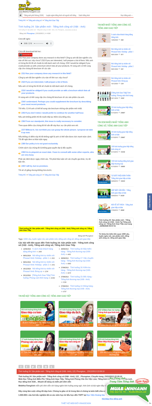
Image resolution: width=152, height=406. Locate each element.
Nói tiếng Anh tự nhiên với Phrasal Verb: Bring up (121, 79)
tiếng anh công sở (66, 239)
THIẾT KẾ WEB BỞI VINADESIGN (76, 403)
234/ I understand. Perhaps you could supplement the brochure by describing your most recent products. (56, 103)
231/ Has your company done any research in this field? (46, 73)
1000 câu (27, 239)
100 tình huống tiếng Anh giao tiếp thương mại (122, 162)
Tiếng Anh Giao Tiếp (51, 20)
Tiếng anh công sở (35, 20)
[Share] (21, 367)
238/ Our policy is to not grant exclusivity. (39, 144)
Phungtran (31, 33)
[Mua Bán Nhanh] (128, 383)
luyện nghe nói (38, 239)
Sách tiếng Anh (84, 15)
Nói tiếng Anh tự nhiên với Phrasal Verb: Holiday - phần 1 (122, 50)
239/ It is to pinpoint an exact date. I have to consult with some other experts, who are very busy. (57, 153)
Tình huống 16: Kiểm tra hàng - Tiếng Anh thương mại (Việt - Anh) (76, 270)
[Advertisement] (38, 211)
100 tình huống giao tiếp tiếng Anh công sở (76, 353)
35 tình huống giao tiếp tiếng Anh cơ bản (37, 324)
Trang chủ (22, 20)
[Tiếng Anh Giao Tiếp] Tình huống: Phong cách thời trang (122, 94)
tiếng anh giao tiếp (82, 239)
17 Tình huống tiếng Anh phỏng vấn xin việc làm (37, 353)
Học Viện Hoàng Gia (95, 395)
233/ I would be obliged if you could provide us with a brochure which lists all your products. (55, 91)
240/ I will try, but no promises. (34, 166)
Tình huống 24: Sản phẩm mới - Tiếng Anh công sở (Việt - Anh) (51, 26)
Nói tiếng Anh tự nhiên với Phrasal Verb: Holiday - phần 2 (122, 64)
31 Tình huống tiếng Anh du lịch (76, 325)
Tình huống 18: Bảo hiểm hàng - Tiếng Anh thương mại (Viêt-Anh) (76, 251)
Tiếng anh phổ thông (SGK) (34, 15)
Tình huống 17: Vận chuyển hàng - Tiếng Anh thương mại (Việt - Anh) (77, 261)
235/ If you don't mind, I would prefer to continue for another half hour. (52, 113)
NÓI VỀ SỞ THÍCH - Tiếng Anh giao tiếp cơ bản (122, 206)
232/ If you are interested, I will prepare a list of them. (44, 82)
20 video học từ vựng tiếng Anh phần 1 (114, 325)
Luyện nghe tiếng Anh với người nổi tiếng (61, 15)
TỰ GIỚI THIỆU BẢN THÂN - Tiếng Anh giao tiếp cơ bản (121, 176)
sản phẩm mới (52, 239)
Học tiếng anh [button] (126, 15)
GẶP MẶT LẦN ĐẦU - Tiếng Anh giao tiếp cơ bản (121, 191)
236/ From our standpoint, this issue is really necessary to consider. (51, 121)
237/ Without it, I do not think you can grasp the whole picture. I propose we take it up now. (57, 131)
